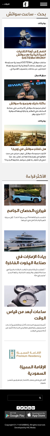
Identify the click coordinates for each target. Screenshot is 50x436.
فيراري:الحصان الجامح (26, 210)
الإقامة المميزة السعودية (33, 370)
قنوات (6, 4)
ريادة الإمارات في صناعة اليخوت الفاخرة (25, 259)
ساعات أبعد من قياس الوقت (26, 314)
